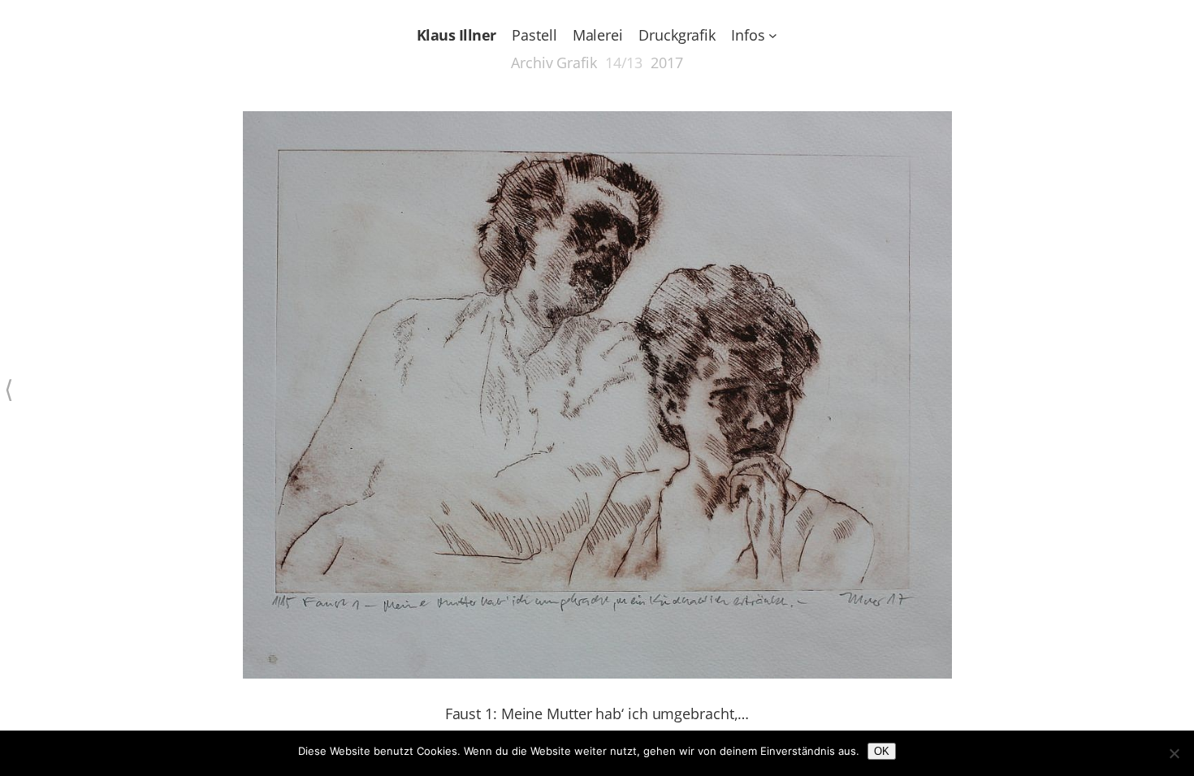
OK (881, 751)
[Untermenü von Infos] (772, 35)
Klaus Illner (456, 35)
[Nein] (1174, 753)
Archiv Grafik (554, 62)
